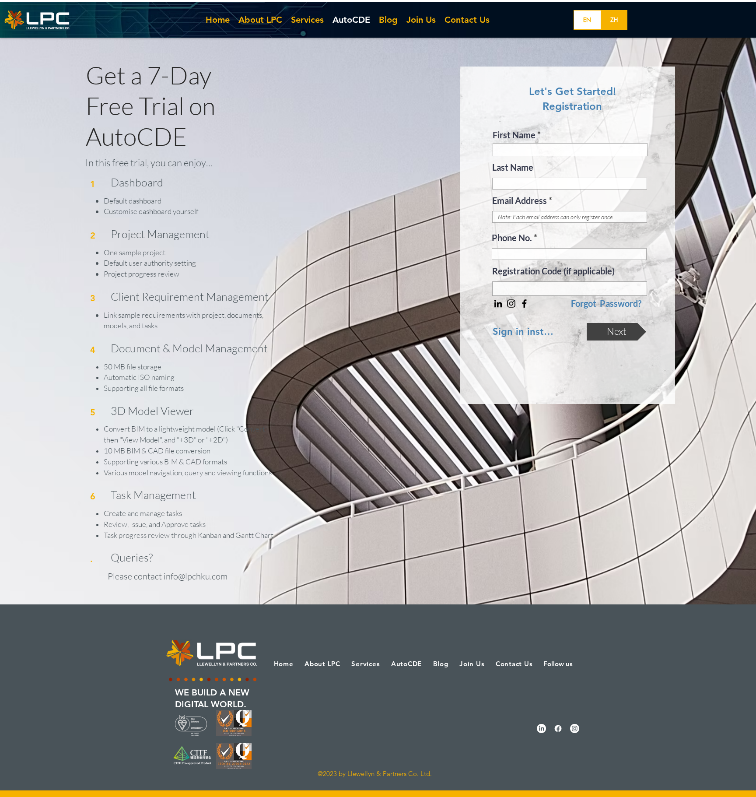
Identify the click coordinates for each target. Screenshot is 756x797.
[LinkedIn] (498, 303)
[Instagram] (511, 303)
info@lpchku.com (196, 576)
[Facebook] (524, 303)
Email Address (519, 200)
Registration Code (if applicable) (553, 271)
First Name (514, 134)
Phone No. (512, 237)
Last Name (512, 167)
